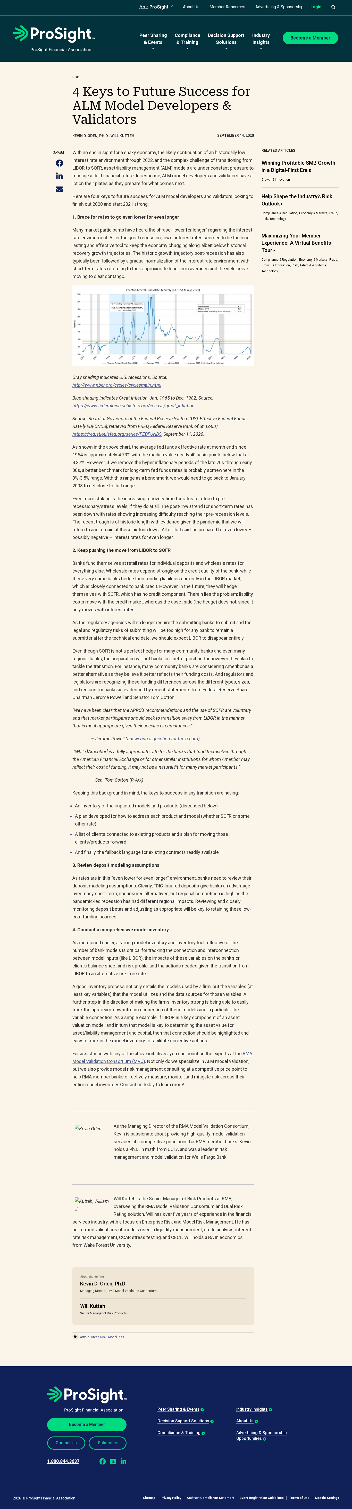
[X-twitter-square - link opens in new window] (113, 1461)
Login (316, 6)
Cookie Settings (327, 1498)
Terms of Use (299, 1498)
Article (84, 1337)
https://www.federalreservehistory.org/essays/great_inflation (133, 405)
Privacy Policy (171, 1498)
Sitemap (149, 1498)
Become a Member (87, 1424)
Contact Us (66, 1442)
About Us (191, 6)
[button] (59, 163)
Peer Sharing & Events (178, 1409)
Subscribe (107, 1442)
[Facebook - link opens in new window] (102, 1461)
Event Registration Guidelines (262, 1498)
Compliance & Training (178, 1432)
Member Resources (227, 6)
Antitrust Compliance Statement (210, 1498)
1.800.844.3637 (63, 1461)
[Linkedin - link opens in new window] (123, 1461)
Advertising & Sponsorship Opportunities (261, 1435)
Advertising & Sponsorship (279, 6)
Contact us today (137, 1084)
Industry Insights (252, 1409)
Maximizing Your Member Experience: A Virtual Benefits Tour (296, 243)
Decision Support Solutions (183, 1420)
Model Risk (116, 1337)
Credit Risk (98, 1337)
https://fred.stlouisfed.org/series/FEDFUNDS (117, 434)
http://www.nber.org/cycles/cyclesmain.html (116, 385)
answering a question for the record (162, 738)
